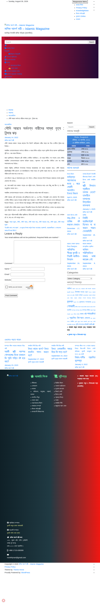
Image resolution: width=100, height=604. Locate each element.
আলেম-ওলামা (78, 288)
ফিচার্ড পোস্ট (91, 177)
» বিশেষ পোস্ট (58, 394)
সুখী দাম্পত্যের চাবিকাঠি (82, 324)
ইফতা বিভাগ (70, 174)
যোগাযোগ (9, 77)
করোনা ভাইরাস (79, 295)
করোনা (93, 292)
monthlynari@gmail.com (16, 558)
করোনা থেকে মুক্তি (71, 295)
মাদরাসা (78, 19)
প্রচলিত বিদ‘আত (77, 317)
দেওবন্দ (72, 314)
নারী (85, 314)
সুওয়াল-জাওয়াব (10, 60)
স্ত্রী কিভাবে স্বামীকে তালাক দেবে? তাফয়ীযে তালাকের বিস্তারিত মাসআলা (89, 195)
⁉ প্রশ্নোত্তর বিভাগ (14, 65)
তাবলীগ (69, 310)
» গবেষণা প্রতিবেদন (59, 386)
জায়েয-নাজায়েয (87, 244)
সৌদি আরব (24, 222)
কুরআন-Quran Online (14, 74)
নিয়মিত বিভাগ (11, 48)
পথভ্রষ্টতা (91, 313)
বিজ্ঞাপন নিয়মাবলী (15, 54)
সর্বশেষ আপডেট (73, 168)
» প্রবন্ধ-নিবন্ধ (58, 397)
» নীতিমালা (33, 383)
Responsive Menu (80, 2)
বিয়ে (91, 318)
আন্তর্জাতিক (8, 124)
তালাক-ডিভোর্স (87, 174)
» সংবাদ (56, 400)
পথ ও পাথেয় (86, 346)
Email (7, 274)
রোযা (94, 321)
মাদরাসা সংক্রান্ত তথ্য (13, 71)
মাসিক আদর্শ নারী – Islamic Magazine (27, 28)
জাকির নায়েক (77, 306)
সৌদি (18, 222)
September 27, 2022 (36, 359)
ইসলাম (77, 292)
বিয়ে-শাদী (38, 346)
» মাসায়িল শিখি (58, 403)
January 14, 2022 (11, 137)
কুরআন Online (81, 16)
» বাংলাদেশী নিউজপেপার (37, 411)
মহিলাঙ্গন (77, 351)
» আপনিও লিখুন (35, 397)
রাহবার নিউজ (79, 5)
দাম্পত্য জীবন (86, 310)
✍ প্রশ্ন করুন (13, 68)
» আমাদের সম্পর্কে (35, 406)
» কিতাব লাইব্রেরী (35, 409)
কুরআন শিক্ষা (76, 302)
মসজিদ (72, 321)
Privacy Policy (81, 8)
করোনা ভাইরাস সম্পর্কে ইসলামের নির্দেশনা (84, 298)
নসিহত (75, 314)
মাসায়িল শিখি (31, 346)
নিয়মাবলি (7, 51)
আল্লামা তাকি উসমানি (86, 288)
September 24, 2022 (59, 356)
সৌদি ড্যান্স (53, 222)
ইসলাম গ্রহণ (84, 292)
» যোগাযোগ (33, 386)
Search (7, 38)
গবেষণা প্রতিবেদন (11, 57)
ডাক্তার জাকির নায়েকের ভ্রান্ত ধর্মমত (88, 306)
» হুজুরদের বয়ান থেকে (60, 406)
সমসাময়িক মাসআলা (71, 324)
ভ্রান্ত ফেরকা (71, 244)
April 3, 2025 (72, 197)
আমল (68, 215)
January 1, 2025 (89, 209)
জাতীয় (84, 215)
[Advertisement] (50, 94)
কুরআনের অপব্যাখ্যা (85, 302)
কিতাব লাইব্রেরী (80, 13)
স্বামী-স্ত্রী (91, 324)
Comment (9, 263)
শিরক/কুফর (74, 246)
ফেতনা (87, 317)
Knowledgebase (82, 11)
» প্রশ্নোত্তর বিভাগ (36, 403)
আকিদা (69, 288)
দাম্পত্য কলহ (79, 310)
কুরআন (70, 301)
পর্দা (68, 318)
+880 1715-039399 (16, 550)
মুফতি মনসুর (90, 321)
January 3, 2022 (81, 364)
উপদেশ (90, 292)
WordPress (25, 573)
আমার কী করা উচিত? (10, 230)
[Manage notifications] (3, 600)
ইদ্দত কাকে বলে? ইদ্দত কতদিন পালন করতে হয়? (38, 352)
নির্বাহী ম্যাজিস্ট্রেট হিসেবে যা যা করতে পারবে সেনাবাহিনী (89, 224)
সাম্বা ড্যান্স (12, 222)
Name (7, 269)
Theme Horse (18, 570)
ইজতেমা (72, 292)
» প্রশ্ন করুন (34, 400)
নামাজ (78, 314)
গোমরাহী (71, 306)
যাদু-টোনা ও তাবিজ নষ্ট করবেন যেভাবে (73, 221)
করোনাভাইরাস (85, 295)
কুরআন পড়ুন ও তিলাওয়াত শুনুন (77, 334)
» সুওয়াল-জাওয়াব (59, 389)
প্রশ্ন (8, 62)
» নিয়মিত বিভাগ (58, 383)
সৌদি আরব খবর (33, 222)
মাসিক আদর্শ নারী (9, 140)
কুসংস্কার (93, 302)
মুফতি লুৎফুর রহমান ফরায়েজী (81, 321)
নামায (81, 314)
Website (8, 280)
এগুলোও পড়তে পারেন (13, 339)
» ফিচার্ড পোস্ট (58, 391)
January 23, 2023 (11, 365)
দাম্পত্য (73, 310)
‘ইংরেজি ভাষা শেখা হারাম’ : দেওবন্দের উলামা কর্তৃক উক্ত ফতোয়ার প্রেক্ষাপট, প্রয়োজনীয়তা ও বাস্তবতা (33, 228)
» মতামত (33, 389)
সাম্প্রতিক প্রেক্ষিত (88, 246)
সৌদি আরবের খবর (44, 222)
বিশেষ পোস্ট (86, 180)
